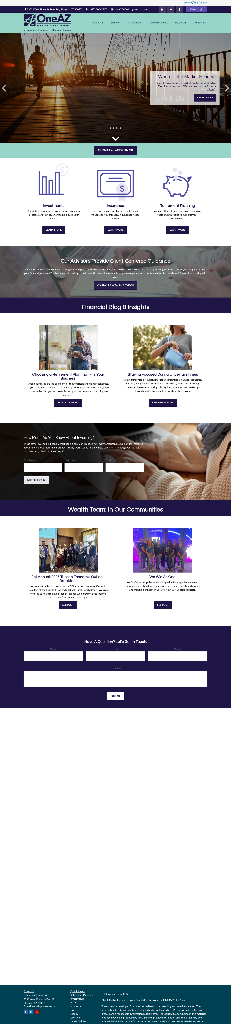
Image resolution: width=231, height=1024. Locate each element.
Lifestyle (75, 1017)
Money (74, 1014)
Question (115, 668)
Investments (77, 999)
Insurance (75, 1006)
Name (53, 649)
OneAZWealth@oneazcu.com (131, 9)
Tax (72, 1010)
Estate (73, 1002)
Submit (115, 696)
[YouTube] (170, 9)
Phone (177, 649)
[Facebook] (179, 9)
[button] (98, 22)
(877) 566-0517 (98, 9)
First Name (30, 460)
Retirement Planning (81, 995)
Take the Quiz (36, 480)
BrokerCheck (179, 1000)
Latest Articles (78, 1021)
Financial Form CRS (117, 994)
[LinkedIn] (162, 9)
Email (108, 460)
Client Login (196, 9)
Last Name (70, 460)
